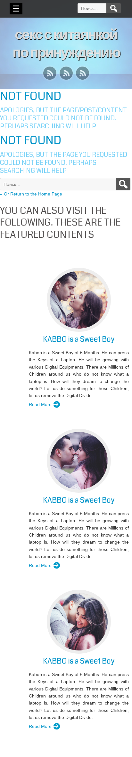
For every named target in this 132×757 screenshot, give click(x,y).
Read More (40, 404)
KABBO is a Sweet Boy (79, 339)
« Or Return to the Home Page (31, 193)
